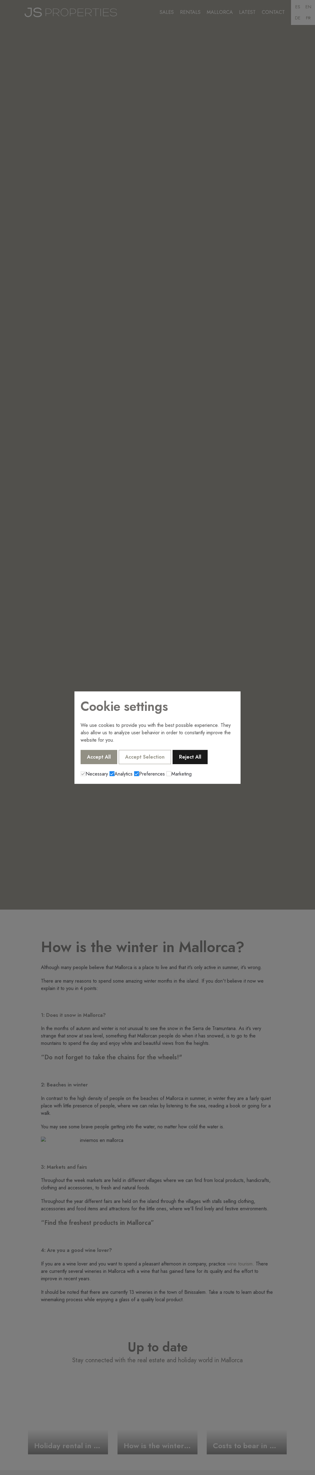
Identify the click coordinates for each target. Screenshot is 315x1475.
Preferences (152, 773)
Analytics (123, 773)
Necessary (97, 773)
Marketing (181, 773)
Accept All (99, 756)
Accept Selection (145, 756)
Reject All (190, 756)
